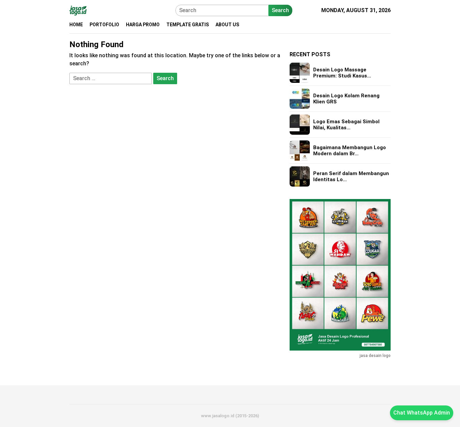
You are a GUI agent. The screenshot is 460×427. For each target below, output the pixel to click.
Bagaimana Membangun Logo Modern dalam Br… (349, 150)
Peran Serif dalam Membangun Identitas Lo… (351, 176)
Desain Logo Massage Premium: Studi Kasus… (342, 73)
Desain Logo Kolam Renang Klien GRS (346, 99)
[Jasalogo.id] (78, 10)
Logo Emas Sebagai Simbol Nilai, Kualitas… (346, 125)
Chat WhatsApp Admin (421, 412)
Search (280, 10)
